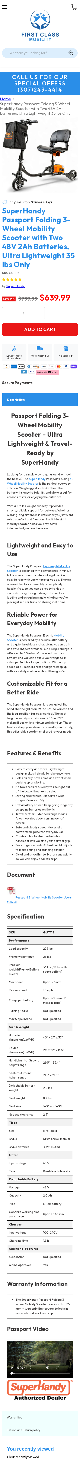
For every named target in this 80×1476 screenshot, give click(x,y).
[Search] (71, 53)
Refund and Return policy (23, 1430)
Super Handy (15, 286)
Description (16, 400)
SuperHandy (37, 479)
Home (5, 98)
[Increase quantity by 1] (39, 313)
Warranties (15, 1417)
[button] (12, 279)
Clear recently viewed (23, 1457)
